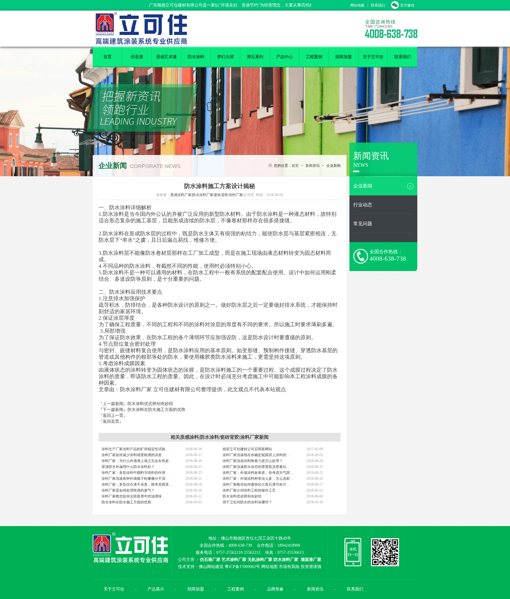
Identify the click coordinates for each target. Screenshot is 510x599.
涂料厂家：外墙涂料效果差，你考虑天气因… (258, 473)
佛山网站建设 (211, 566)
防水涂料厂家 (202, 195)
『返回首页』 (111, 421)
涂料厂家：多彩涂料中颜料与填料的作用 (133, 473)
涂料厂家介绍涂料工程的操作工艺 (249, 490)
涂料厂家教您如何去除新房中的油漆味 (132, 496)
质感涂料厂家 (181, 195)
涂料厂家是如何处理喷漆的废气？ (128, 490)
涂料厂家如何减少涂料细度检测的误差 (132, 455)
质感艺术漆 (166, 57)
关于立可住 (373, 57)
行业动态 (362, 204)
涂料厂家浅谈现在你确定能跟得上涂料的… (256, 455)
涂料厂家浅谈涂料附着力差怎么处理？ (253, 461)
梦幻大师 (225, 57)
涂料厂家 (236, 195)
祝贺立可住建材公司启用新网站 (247, 449)
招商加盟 (343, 57)
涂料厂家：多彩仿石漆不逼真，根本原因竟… (137, 484)
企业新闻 (382, 186)
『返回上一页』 (113, 415)
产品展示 (156, 589)
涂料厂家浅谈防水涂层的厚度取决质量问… (256, 467)
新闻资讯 (312, 166)
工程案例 (314, 57)
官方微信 (407, 5)
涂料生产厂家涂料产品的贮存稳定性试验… (135, 449)
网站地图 (357, 5)
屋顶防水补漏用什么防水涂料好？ (128, 467)
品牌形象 (275, 589)
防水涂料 (196, 57)
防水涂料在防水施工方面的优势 (156, 409)
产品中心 (284, 57)
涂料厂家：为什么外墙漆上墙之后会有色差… (137, 461)
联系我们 (378, 5)
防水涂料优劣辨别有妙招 (150, 403)
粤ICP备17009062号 (242, 566)
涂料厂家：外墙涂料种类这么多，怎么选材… (258, 478)
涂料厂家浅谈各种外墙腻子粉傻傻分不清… (135, 478)
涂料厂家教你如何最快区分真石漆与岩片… (256, 484)
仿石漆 (137, 57)
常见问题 (362, 223)
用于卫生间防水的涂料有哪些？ (247, 502)
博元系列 (255, 57)
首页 (107, 57)
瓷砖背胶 (221, 195)
